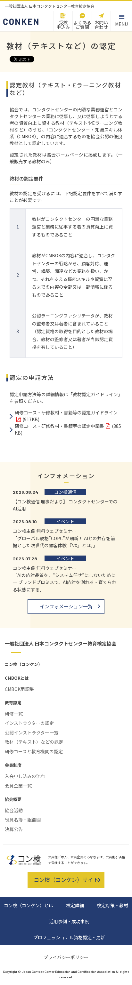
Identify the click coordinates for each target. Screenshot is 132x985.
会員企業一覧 (18, 785)
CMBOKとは (17, 678)
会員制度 (13, 765)
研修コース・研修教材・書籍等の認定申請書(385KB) (68, 429)
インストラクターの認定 (29, 723)
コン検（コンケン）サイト (66, 880)
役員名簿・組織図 (23, 819)
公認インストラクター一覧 (31, 732)
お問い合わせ (101, 24)
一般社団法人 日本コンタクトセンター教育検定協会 (60, 643)
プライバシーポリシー (66, 957)
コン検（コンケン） (23, 664)
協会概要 (13, 799)
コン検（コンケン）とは (28, 905)
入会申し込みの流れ (25, 776)
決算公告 (14, 829)
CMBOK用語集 (19, 689)
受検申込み (63, 24)
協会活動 (14, 810)
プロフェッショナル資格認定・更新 (69, 937)
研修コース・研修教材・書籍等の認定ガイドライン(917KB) (66, 415)
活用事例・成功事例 (69, 921)
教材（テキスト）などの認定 (34, 742)
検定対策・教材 (112, 905)
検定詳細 (75, 905)
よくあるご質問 (82, 24)
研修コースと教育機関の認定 (34, 751)
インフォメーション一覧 (66, 606)
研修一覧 (14, 713)
